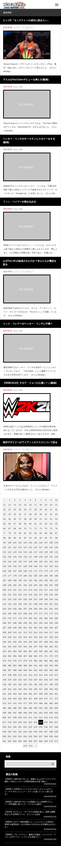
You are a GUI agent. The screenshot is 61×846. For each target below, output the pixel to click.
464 (15, 698)
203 (30, 585)
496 (9, 713)
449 (51, 689)
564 (20, 741)
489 (30, 708)
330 (4, 642)
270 (35, 613)
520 (20, 722)
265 (9, 613)
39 (35, 514)
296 (56, 623)
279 (25, 618)
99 (4, 542)
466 (25, 698)
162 (46, 566)
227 (40, 594)
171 (35, 571)
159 (30, 566)
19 (46, 505)
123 (15, 552)
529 (9, 727)
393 (46, 665)
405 (51, 670)
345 (25, 646)
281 (35, 618)
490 (35, 708)
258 (30, 609)
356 (25, 651)
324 (30, 637)
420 (15, 680)
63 (46, 524)
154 (4, 566)
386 (9, 665)
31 (51, 509)
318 (56, 632)
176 (4, 576)
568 (40, 741)
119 (51, 547)
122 (9, 552)
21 (56, 505)
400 (25, 670)
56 (9, 524)
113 (20, 547)
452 (9, 694)
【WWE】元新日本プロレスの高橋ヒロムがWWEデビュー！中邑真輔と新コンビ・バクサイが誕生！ (29, 803)
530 (15, 727)
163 (51, 566)
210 (9, 590)
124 (20, 552)
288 (15, 623)
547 (46, 732)
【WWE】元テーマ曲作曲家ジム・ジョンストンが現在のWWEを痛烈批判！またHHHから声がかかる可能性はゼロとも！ (30, 824)
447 (40, 689)
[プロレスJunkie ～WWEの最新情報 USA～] (14, 5)
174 (51, 571)
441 (9, 689)
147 (25, 561)
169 (25, 571)
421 (20, 680)
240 (51, 599)
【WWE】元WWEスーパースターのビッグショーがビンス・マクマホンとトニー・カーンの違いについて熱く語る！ (29, 791)
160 (35, 566)
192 (30, 580)
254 (9, 609)
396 (4, 670)
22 (4, 509)
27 (30, 509)
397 (9, 670)
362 (56, 651)
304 (40, 628)
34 (9, 514)
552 (15, 736)
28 (35, 509)
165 (4, 571)
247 (30, 604)
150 (40, 561)
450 (56, 689)
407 (4, 675)
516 (56, 717)
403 (40, 670)
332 (15, 642)
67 (9, 528)
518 (9, 722)
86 (51, 533)
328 (51, 637)
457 (35, 694)
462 (4, 698)
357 (30, 651)
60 (30, 524)
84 (41, 533)
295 (51, 623)
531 (20, 727)
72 (35, 528)
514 (46, 717)
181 (30, 576)
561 (4, 741)
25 (20, 509)
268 (25, 613)
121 (4, 552)
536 (46, 727)
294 (46, 623)
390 (30, 665)
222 (15, 594)
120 (56, 547)
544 (30, 732)
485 (9, 708)
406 (56, 670)
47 (20, 519)
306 (51, 628)
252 (56, 604)
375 (9, 661)
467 (30, 698)
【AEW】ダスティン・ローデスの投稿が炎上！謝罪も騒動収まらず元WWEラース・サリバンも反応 (30, 813)
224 (25, 594)
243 (9, 604)
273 (51, 613)
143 (4, 561)
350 (51, 646)
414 (40, 675)
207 (51, 585)
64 (51, 524)
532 (25, 727)
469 (40, 698)
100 (9, 542)
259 (35, 609)
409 (15, 675)
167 (15, 571)
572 (25, 746)
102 (20, 542)
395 (56, 665)
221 (9, 594)
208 (56, 585)
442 (15, 689)
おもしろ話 (17, 87)
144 (9, 561)
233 (15, 599)
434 (30, 684)
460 (51, 694)
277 (15, 618)
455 (25, 694)
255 (15, 609)
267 (20, 613)
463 (9, 698)
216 (40, 590)
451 (4, 694)
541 (15, 732)
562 (9, 741)
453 (15, 694)
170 (30, 571)
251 (51, 604)
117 (40, 547)
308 (4, 632)
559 (51, 736)
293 (40, 623)
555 (30, 736)
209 (4, 590)
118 (46, 547)
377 (20, 661)
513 (40, 717)
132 (4, 557)
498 (20, 713)
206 (46, 585)
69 (20, 528)
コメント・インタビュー (23, 27)
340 (56, 642)
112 (14, 547)
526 (51, 722)
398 (15, 670)
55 (4, 524)
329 (56, 637)
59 (25, 524)
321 (15, 637)
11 (4, 505)
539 (4, 732)
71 (30, 528)
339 (51, 642)
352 (4, 651)
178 (15, 576)
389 (25, 665)
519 (15, 722)
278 (20, 618)
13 (15, 505)
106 (40, 542)
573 (30, 746)
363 (4, 656)
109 (56, 542)
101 (15, 542)
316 (46, 632)
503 (46, 713)
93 (30, 538)
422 (25, 680)
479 (35, 703)
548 (51, 732)
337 (40, 642)
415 (46, 675)
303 (35, 628)
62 (41, 524)
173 (46, 571)
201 (20, 585)
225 (30, 594)
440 (4, 689)
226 (35, 594)
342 (9, 646)
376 (15, 661)
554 (25, 736)
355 (20, 651)
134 (15, 557)
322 (20, 637)
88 (4, 538)
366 (20, 656)
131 (56, 552)
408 (9, 675)
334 (25, 642)
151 (46, 561)
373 (56, 656)
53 (51, 519)
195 (46, 580)
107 (46, 542)
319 (4, 637)
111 (9, 547)
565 (25, 741)
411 (25, 675)
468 (35, 698)
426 (46, 680)
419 (9, 680)
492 (46, 708)
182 (35, 576)
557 (40, 736)
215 (35, 590)
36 (20, 514)
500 (30, 713)
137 (30, 557)
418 (4, 680)
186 (56, 576)
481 (46, 703)
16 (30, 505)
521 (25, 722)
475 (15, 703)
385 (4, 665)
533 (30, 727)
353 (9, 651)
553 (20, 736)
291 (30, 623)
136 (25, 557)
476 (20, 703)
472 (56, 698)
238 (40, 599)
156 (15, 566)
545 (35, 732)
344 (20, 646)
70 (25, 528)
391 (35, 665)
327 (46, 637)
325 (35, 637)
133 (9, 557)
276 (9, 618)
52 (46, 519)
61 (35, 524)
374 (4, 661)
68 (15, 528)
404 (46, 670)
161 (40, 566)
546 (40, 732)
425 (40, 680)
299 (15, 628)
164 (56, 566)
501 (35, 713)
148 (30, 561)
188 (9, 580)
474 (9, 703)
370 (40, 656)
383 (51, 661)
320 (9, 637)
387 (15, 665)
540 (9, 732)
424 (35, 680)
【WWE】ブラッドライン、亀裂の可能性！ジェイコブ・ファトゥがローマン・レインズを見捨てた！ (30, 835)
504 (51, 713)
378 (25, 661)
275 (4, 618)
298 (9, 628)
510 (25, 717)
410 (20, 675)
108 (51, 542)
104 (30, 542)
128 (40, 552)
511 (30, 717)
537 (51, 727)
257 (25, 609)
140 (46, 557)
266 (15, 613)
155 (9, 566)
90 (15, 538)
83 (35, 533)
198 (4, 585)
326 (40, 637)
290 (25, 623)
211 (14, 590)
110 (4, 547)
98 (56, 538)
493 (51, 708)
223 (20, 594)
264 (4, 613)
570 (51, 741)
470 (46, 698)
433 (25, 684)
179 (20, 576)
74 (46, 528)
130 (51, 552)
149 (35, 561)
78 (9, 533)
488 (25, 708)
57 (15, 524)
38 (30, 514)
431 (15, 684)
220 (4, 594)
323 (25, 637)
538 (56, 727)
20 (51, 505)
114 (25, 547)
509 (20, 717)
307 (56, 628)
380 (35, 661)
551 (9, 736)
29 (41, 509)
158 (25, 566)
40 (41, 514)
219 (56, 590)
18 (41, 505)
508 (15, 717)
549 (56, 732)
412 (30, 675)
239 (46, 599)
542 (20, 732)
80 (20, 533)
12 (9, 505)
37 (25, 514)
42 (51, 514)
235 (25, 599)
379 (30, 661)
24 (15, 509)
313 (30, 632)
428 (56, 680)
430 (9, 684)
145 (15, 561)
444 (25, 689)
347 (35, 646)
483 (56, 703)
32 (56, 509)
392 (40, 665)
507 (9, 717)
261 (46, 609)
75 (51, 528)
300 (20, 628)
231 (4, 599)
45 (9, 519)
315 (40, 632)
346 (30, 646)
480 (40, 703)
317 (51, 632)
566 (30, 741)
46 (15, 519)
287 (9, 623)
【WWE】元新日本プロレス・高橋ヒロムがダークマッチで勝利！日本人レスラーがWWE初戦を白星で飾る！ (30, 780)
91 (20, 538)
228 (46, 594)
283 (46, 618)
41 (46, 514)
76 (56, 528)
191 (25, 580)
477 (25, 703)
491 (40, 708)
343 (15, 646)
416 (51, 675)
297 (4, 628)
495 (4, 713)
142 (56, 557)
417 (56, 675)
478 (30, 703)
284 (51, 618)
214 (30, 590)
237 (35, 599)
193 (35, 580)
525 (46, 722)
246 (25, 604)
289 (20, 623)
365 (15, 656)
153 (56, 561)
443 (20, 689)
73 (41, 528)
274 (56, 613)
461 (56, 694)
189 (15, 580)
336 (35, 642)
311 (20, 632)
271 (40, 613)
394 (51, 665)
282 (40, 618)
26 (25, 509)
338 (46, 642)
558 (46, 736)
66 (4, 528)
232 (9, 599)
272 (46, 613)
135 (20, 557)
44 (4, 519)
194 (40, 580)
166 (9, 571)
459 (46, 694)
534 (35, 727)
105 (35, 542)
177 (9, 576)
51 (41, 519)
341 (4, 646)
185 (51, 576)
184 (46, 576)
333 (20, 642)
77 (4, 533)
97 (51, 538)
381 (40, 661)
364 (9, 656)
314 (35, 632)
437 (46, 684)
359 (40, 651)
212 (20, 590)
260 (40, 609)
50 (35, 519)
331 (9, 642)
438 (51, 684)
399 (20, 670)
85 (46, 533)
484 (4, 708)
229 (51, 594)
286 (4, 623)
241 (56, 599)
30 (46, 509)
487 (20, 708)
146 (20, 561)
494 (56, 708)
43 (56, 514)
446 (35, 689)
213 (25, 590)
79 (15, 533)
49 (30, 519)
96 (46, 538)
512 (35, 717)
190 (20, 580)
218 (51, 590)
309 (9, 632)
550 (4, 736)
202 (25, 585)
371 (46, 656)
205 (40, 585)
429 (4, 684)
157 (20, 566)
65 (56, 524)
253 (4, 609)
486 (15, 708)
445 (30, 689)
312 (25, 632)
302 (30, 628)
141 (51, 557)
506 (4, 717)
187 (4, 580)
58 (20, 524)
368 (30, 656)
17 (35, 505)
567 (35, 741)
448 (46, 689)
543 (25, 732)
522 (30, 722)
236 (30, 599)
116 (35, 547)
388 (20, 665)
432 (20, 684)
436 (40, 684)
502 (40, 713)
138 (35, 557)
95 (41, 538)
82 (30, 533)
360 (46, 651)
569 (46, 741)
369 (35, 656)
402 (35, 670)
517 (4, 722)
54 (56, 519)
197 (56, 580)
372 (51, 656)
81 (25, 533)
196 (51, 580)
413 (35, 675)
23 (9, 509)
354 (15, 651)
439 (56, 684)
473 (4, 703)
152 (51, 561)
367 (25, 656)
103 (25, 542)
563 (15, 741)
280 (30, 618)
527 (56, 722)
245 (20, 604)
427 (51, 680)
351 (56, 646)
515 (51, 717)
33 (4, 514)
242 (4, 604)
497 (15, 713)
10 (56, 500)
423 (30, 680)
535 (40, 727)
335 (30, 642)
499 (25, 713)
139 (40, 557)
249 (40, 604)
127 (35, 552)
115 (30, 547)
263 (56, 609)
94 (35, 538)
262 (51, 609)
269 (30, 613)
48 (25, 519)
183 (40, 576)
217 (46, 590)
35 (15, 514)
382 (46, 661)
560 (56, 736)
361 (51, 651)
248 (35, 604)
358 (35, 651)
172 (40, 571)
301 (25, 628)
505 (56, 713)
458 (40, 694)
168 (20, 571)
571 (56, 741)
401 (30, 670)
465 (20, 698)
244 (15, 604)
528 (4, 727)
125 (25, 552)
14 (20, 505)
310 (15, 632)
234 (20, 599)
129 (46, 552)
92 (25, 538)
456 (30, 694)
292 (35, 623)
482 (51, 703)
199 (9, 585)
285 (56, 618)
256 (20, 609)
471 (51, 698)
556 (35, 736)
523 (35, 722)
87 (56, 533)
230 (56, 594)
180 (25, 576)
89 (9, 538)
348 (40, 646)
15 (25, 505)
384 (56, 661)
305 (46, 628)
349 (46, 646)
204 (35, 585)
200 (15, 585)
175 (56, 571)
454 (20, 694)
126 (30, 552)
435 (35, 684)
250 (46, 604)
